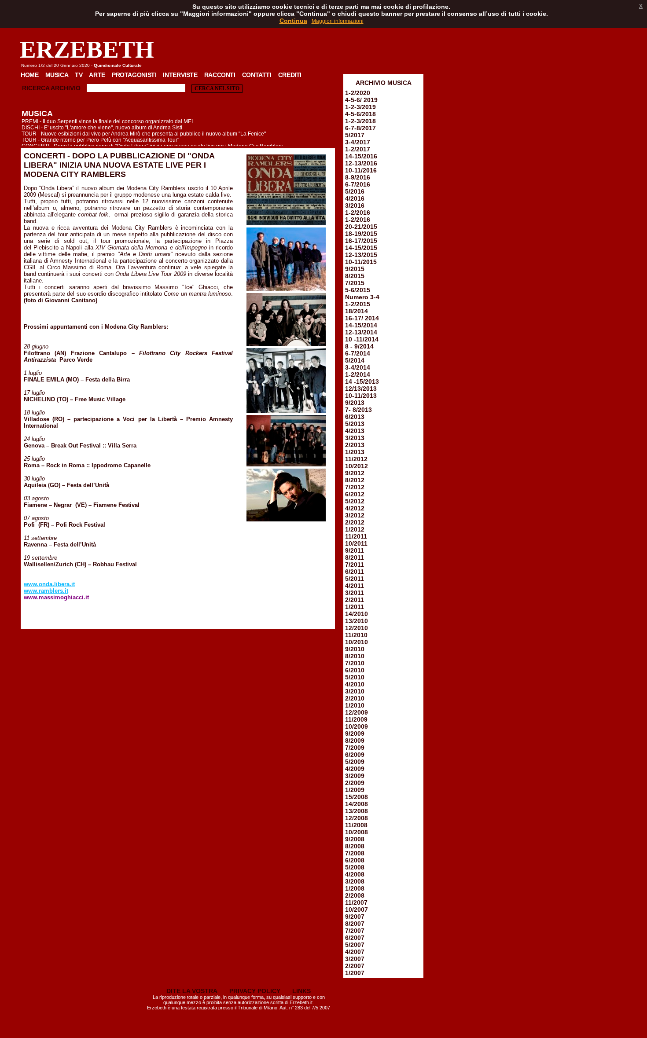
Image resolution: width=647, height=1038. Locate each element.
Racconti (219, 74)
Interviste (180, 74)
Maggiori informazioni (338, 21)
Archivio (66, 88)
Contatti (257, 74)
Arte (97, 74)
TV (78, 74)
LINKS (301, 990)
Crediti (289, 74)
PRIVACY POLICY (254, 990)
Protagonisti (134, 74)
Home (30, 74)
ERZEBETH (87, 49)
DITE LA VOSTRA (191, 990)
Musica (57, 74)
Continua (293, 20)
